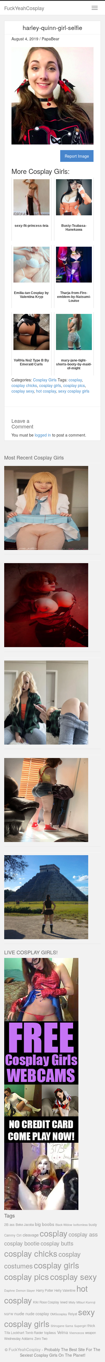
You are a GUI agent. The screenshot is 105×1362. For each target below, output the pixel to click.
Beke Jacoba (25, 1224)
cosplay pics (74, 385)
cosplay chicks (24, 385)
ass (12, 1224)
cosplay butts (57, 1243)
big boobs (44, 1224)
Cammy (9, 1235)
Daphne (9, 1290)
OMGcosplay (58, 1314)
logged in (43, 435)
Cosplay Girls (45, 380)
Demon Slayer (25, 1290)
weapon (90, 1332)
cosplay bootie (21, 1243)
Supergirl (80, 1326)
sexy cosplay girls (73, 391)
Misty (72, 1302)
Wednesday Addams (18, 1338)
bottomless (80, 1225)
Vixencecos (76, 1333)
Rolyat (72, 1314)
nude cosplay (37, 1313)
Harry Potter (44, 1290)
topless (50, 1332)
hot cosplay (46, 391)
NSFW (8, 1314)
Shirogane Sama (62, 1326)
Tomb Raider (34, 1332)
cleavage (31, 1235)
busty (93, 1224)
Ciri (19, 1235)
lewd (63, 1302)
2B (6, 1224)
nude (19, 1313)
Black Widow (63, 1225)
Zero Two (40, 1338)
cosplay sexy (22, 391)
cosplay (75, 380)
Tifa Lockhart (14, 1332)
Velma (62, 1332)
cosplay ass (83, 1234)
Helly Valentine (64, 1290)
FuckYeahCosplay (24, 7)
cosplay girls (50, 385)
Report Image (77, 156)
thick (91, 1325)
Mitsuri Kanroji (85, 1302)
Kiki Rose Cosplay (46, 1302)
